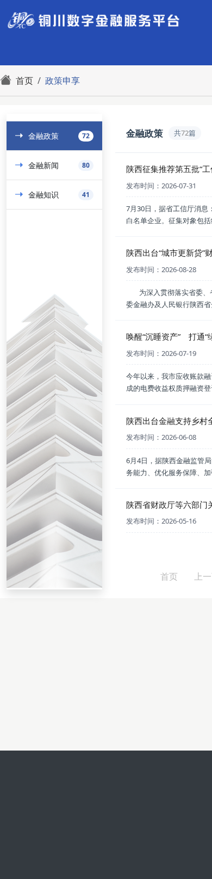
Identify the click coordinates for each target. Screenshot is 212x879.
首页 (169, 576)
